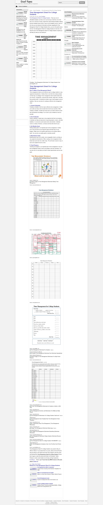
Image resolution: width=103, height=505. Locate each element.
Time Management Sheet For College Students (40, 18)
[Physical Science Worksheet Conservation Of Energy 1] (68, 16)
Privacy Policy (33, 500)
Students (38, 464)
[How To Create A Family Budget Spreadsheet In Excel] (20, 58)
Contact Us (22, 500)
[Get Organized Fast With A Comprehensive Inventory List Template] (33, 469)
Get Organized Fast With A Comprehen (45, 467)
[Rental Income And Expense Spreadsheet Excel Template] (20, 46)
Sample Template (48, 500)
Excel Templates (37, 10)
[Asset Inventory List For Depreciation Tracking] (68, 49)
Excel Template (81, 500)
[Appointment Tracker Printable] (68, 62)
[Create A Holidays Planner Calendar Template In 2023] (33, 484)
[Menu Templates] (68, 43)
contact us (35, 461)
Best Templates (65, 500)
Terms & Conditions (23, 6)
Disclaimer (27, 500)
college (33, 464)
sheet (36, 464)
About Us (18, 500)
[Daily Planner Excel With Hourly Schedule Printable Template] (20, 35)
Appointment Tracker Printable (78, 61)
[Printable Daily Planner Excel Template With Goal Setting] (68, 36)
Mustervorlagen (54, 502)
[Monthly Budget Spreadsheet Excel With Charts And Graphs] (20, 12)
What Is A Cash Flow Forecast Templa (45, 472)
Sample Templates (57, 500)
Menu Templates (75, 42)
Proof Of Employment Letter (43, 478)
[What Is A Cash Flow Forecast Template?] (33, 473)
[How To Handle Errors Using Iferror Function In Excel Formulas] (20, 23)
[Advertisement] (22, 94)
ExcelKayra (32, 459)
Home (31, 10)
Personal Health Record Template (79, 56)
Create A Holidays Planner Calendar (45, 483)
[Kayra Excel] (26, 4)
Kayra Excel (55, 503)
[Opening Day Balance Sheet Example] (68, 22)
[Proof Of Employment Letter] (33, 479)
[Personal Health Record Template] (68, 59)
